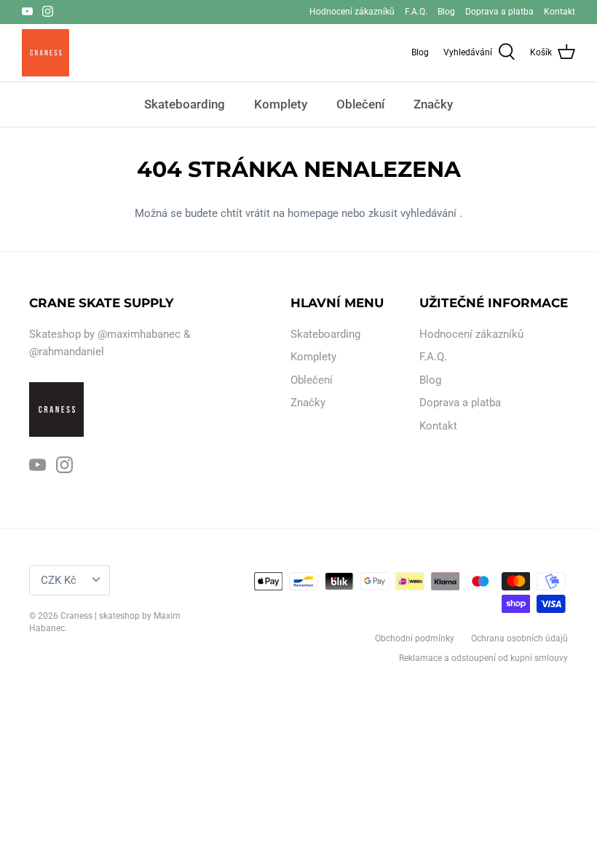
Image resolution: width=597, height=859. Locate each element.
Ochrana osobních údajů (519, 638)
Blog (446, 12)
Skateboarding (184, 104)
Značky (433, 104)
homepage (314, 213)
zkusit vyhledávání (413, 213)
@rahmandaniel (66, 351)
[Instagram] (47, 11)
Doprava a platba (499, 12)
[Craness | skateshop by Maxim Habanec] (45, 52)
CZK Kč (58, 580)
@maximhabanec (139, 334)
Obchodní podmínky (414, 638)
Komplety (280, 104)
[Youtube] (27, 11)
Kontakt (559, 12)
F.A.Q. (416, 12)
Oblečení (360, 104)
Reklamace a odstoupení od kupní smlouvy (483, 658)
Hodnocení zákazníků (352, 12)
